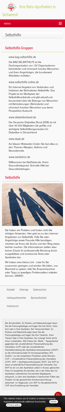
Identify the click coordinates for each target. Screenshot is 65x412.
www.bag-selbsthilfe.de (22, 57)
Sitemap (24, 289)
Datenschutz (39, 289)
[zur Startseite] (8, 6)
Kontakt (11, 289)
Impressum (13, 306)
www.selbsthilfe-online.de (24, 82)
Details (53, 401)
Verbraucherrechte (16, 297)
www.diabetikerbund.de (22, 117)
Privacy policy (13, 405)
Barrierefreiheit (39, 297)
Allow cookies (53, 409)
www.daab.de (16, 139)
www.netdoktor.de (19, 157)
